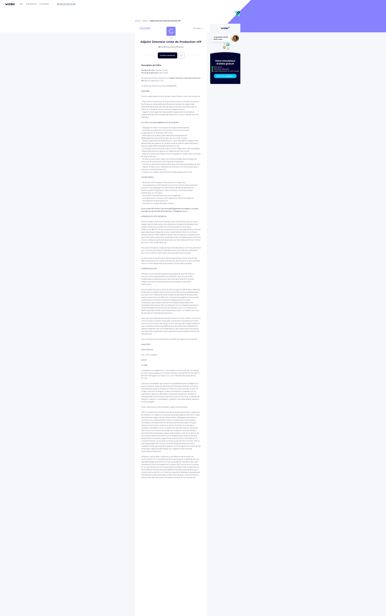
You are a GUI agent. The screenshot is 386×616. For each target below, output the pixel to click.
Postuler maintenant (167, 55)
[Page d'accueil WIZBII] (9, 4)
